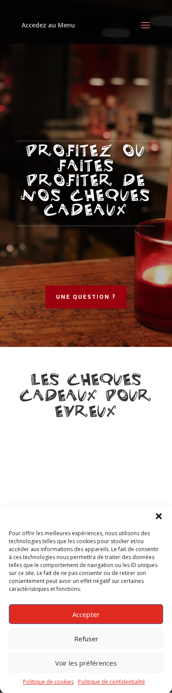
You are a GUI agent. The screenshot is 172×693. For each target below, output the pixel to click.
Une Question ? (86, 296)
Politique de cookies (48, 681)
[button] (158, 516)
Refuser (86, 638)
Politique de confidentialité (111, 681)
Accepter (86, 614)
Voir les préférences (86, 663)
